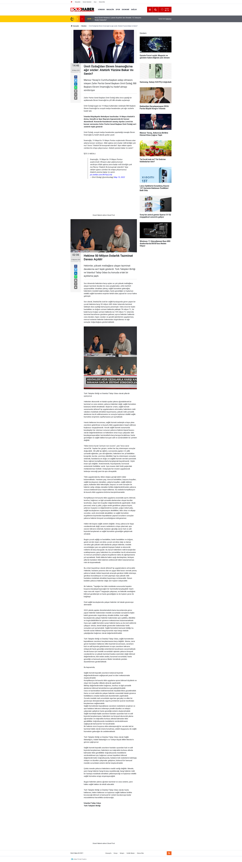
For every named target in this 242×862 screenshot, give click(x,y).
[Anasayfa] (72, 2)
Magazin (110, 9)
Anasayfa (108, 853)
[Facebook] (75, 76)
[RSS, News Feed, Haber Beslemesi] (169, 853)
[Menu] (150, 9)
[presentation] (77, 19)
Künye (116, 853)
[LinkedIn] (75, 83)
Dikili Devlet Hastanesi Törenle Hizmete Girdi (110, 19)
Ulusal (95, 215)
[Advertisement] (104, 198)
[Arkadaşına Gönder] (75, 91)
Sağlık (134, 9)
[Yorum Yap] (75, 98)
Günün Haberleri (87, 2)
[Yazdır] (75, 94)
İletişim (122, 853)
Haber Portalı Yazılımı (80, 859)
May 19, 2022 (119, 177)
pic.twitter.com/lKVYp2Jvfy (101, 175)
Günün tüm (165, 19)
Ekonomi (125, 9)
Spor (118, 9)
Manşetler (77, 2)
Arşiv (95, 2)
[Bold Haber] (82, 9)
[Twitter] (75, 80)
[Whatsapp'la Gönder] (75, 87)
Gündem (101, 9)
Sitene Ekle (102, 2)
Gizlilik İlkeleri (131, 853)
